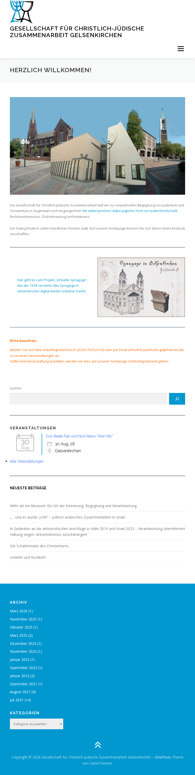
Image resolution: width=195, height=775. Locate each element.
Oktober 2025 (21, 627)
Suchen (16, 388)
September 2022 (23, 667)
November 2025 (23, 619)
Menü (180, 48)
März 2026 (18, 611)
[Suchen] (177, 399)
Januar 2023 (19, 659)
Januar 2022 (19, 675)
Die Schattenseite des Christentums (39, 545)
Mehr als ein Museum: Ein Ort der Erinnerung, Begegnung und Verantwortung (73, 505)
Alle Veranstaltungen (27, 461)
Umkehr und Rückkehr (28, 557)
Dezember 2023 (23, 643)
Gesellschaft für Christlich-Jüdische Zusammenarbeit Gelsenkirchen (77, 31)
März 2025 (18, 635)
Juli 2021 (17, 699)
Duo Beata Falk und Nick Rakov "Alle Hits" (79, 436)
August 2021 (20, 691)
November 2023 (23, 651)
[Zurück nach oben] (98, 745)
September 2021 (23, 683)
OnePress (163, 757)
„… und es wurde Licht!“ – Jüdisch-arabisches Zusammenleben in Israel (67, 517)
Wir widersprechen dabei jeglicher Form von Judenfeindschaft (129, 210)
